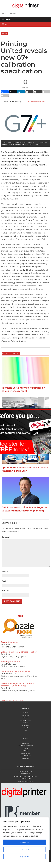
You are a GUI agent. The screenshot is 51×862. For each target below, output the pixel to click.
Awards (25, 725)
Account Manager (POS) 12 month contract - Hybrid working (17, 684)
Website (5, 591)
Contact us (25, 774)
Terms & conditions (25, 781)
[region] (25, 839)
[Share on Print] (29, 91)
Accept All (24, 842)
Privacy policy (25, 779)
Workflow (25, 758)
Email (5, 581)
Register (12, 14)
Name (5, 572)
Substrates (25, 753)
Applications (25, 743)
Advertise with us (25, 771)
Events (25, 727)
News (25, 713)
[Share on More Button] (46, 91)
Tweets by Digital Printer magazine (12, 700)
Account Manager (9, 642)
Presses (25, 751)
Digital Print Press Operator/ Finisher (18, 652)
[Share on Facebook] (5, 91)
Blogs (25, 718)
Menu (8, 19)
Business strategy (25, 746)
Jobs (20, 616)
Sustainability (25, 755)
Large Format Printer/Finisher (15, 671)
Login (3, 14)
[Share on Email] (38, 91)
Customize (24, 849)
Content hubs (25, 720)
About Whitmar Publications (25, 776)
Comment (6, 537)
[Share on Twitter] (13, 91)
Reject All (24, 856)
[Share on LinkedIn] (21, 91)
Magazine (25, 715)
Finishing (25, 748)
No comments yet (36, 102)
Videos (25, 723)
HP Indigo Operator (10, 661)
